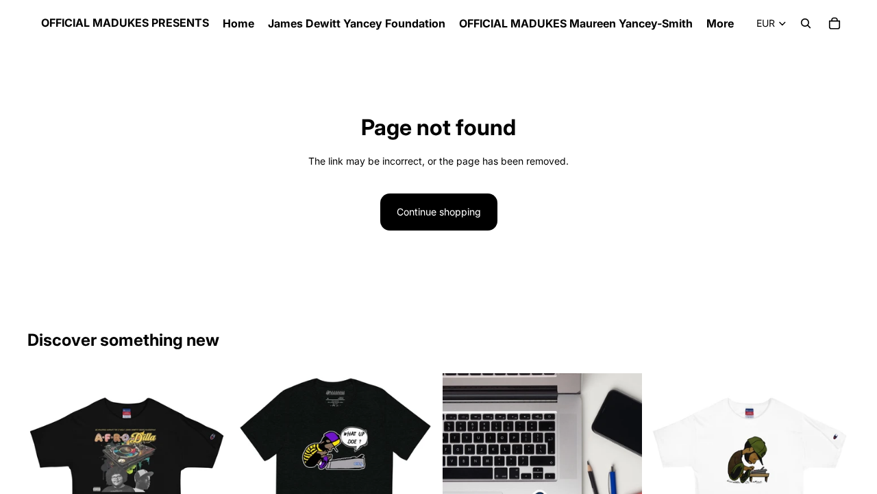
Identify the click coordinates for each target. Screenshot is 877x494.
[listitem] (720, 23)
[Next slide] (829, 473)
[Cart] (834, 23)
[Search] (806, 23)
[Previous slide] (670, 473)
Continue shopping (439, 211)
